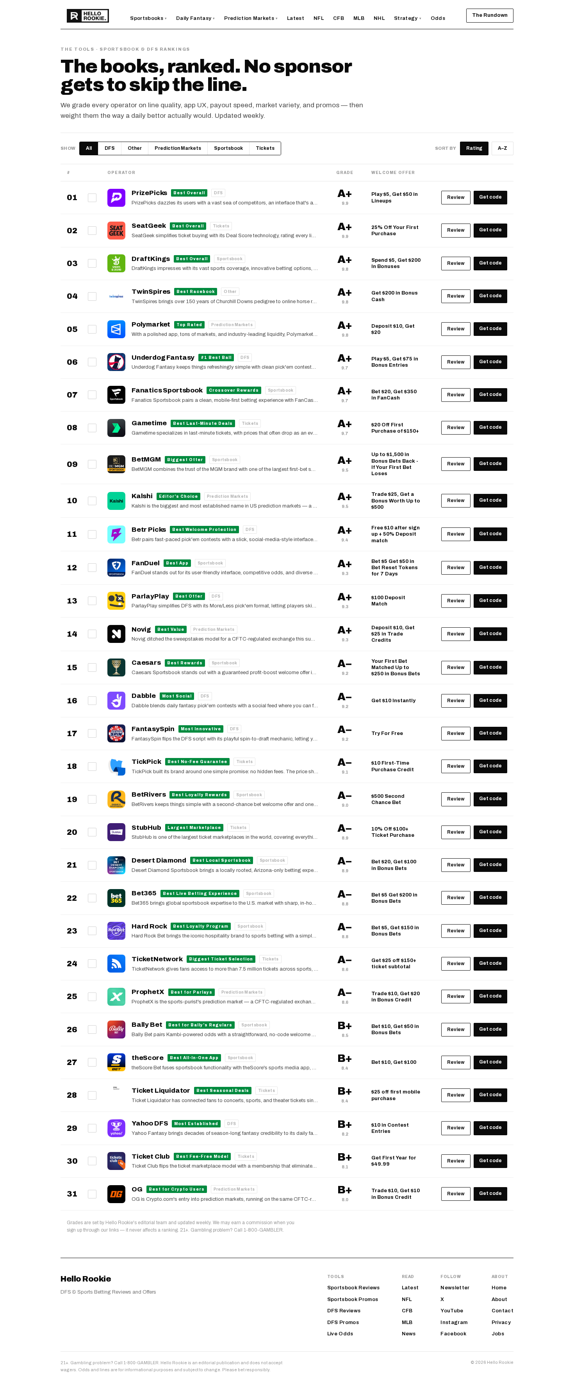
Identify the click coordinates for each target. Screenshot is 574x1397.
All (89, 148)
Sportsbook (228, 148)
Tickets (265, 148)
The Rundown (490, 15)
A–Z (502, 148)
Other (135, 148)
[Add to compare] (92, 197)
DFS (110, 148)
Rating (474, 148)
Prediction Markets (178, 148)
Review (456, 197)
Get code (490, 197)
